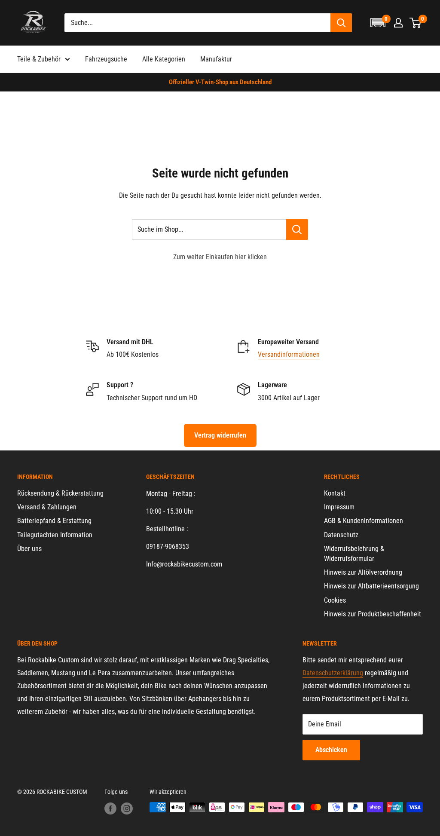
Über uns (29, 549)
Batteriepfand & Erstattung (54, 521)
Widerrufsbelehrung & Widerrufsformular (354, 553)
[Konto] (398, 23)
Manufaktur (216, 59)
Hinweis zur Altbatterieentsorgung (371, 586)
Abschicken (331, 750)
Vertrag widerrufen (220, 435)
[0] (415, 23)
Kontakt (334, 493)
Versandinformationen (289, 354)
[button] (377, 22)
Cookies (335, 600)
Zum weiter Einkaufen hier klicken (220, 257)
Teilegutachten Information (54, 535)
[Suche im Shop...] (297, 229)
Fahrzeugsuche (106, 59)
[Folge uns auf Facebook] (110, 808)
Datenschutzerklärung (332, 673)
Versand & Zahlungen (46, 507)
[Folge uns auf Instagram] (127, 808)
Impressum (339, 507)
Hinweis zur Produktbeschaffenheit (372, 614)
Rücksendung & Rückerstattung (60, 493)
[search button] (341, 22)
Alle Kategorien (163, 59)
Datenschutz (341, 535)
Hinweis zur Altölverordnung (363, 572)
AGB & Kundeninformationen (363, 521)
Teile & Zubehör (39, 59)
